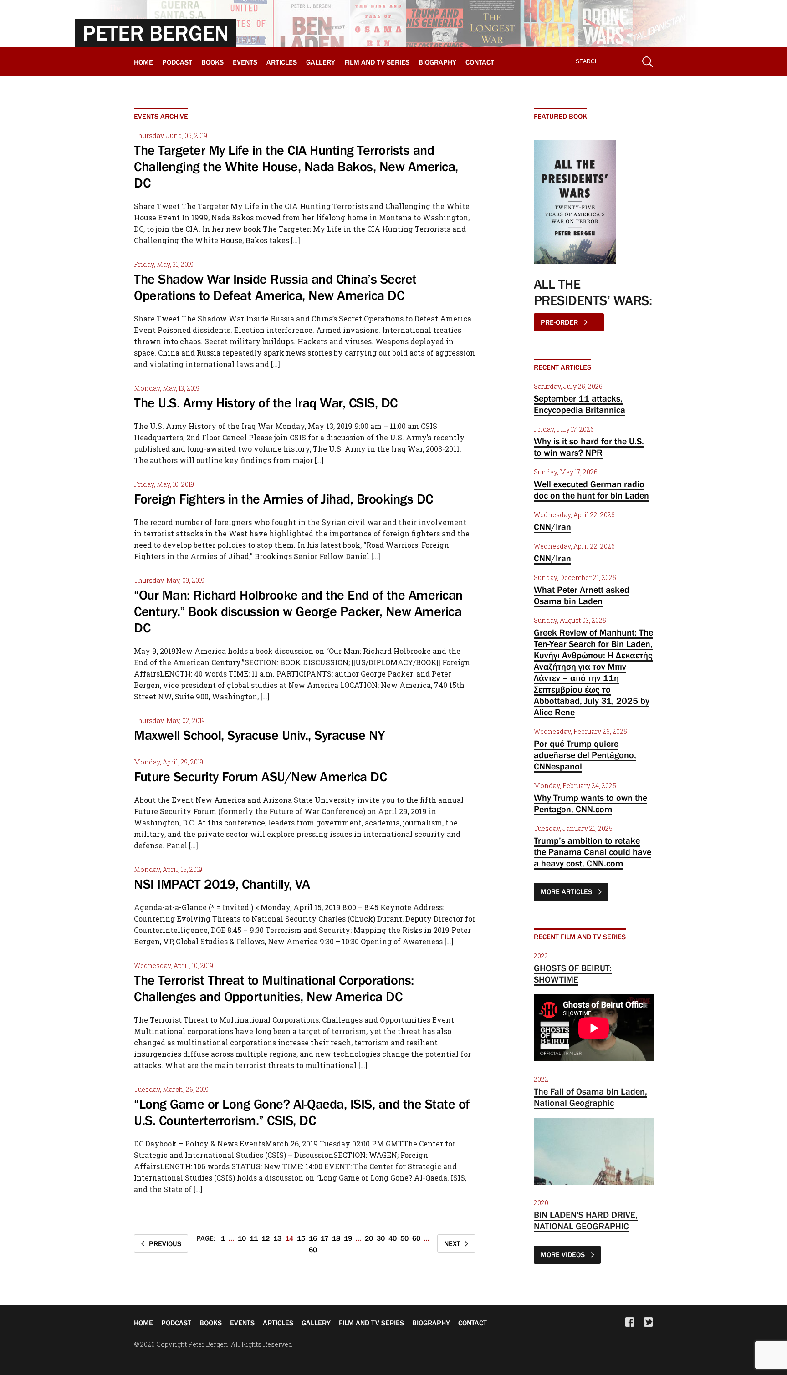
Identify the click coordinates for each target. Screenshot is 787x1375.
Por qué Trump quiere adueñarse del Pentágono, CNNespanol (585, 754)
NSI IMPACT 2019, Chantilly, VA (222, 884)
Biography (437, 62)
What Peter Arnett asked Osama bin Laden (581, 595)
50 (404, 1238)
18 (336, 1238)
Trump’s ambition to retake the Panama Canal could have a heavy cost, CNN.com (592, 851)
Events (245, 62)
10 (242, 1238)
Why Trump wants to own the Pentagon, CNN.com (590, 803)
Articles (281, 62)
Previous (165, 1243)
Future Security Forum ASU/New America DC (260, 776)
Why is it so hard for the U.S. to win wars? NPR (589, 447)
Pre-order (560, 322)
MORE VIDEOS (564, 1254)
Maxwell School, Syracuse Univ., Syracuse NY (259, 735)
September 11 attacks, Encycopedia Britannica (579, 404)
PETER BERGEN (155, 32)
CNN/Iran (552, 527)
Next (452, 1243)
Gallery (320, 62)
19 (348, 1238)
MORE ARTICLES (567, 891)
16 (313, 1238)
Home (143, 62)
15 (301, 1238)
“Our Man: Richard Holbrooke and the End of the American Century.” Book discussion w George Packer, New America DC (298, 611)
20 (369, 1238)
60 (416, 1238)
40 (392, 1238)
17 (324, 1238)
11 (254, 1238)
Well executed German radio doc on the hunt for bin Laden (591, 489)
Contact (479, 62)
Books (212, 62)
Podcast (177, 62)
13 (277, 1238)
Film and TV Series (376, 62)
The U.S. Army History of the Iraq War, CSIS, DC (266, 403)
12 (265, 1238)
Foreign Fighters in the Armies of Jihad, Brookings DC (283, 499)
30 (381, 1238)
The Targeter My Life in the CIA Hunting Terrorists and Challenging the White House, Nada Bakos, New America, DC (296, 167)
